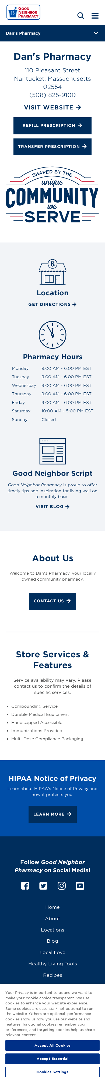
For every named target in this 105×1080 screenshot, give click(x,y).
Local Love (52, 952)
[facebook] (25, 884)
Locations (52, 929)
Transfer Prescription (49, 146)
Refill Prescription (49, 125)
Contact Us (49, 601)
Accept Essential (52, 1058)
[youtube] (80, 884)
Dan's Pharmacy (23, 32)
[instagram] (61, 884)
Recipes (52, 975)
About (52, 918)
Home (52, 907)
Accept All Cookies (52, 1045)
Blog (52, 940)
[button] (80, 15)
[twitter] (43, 884)
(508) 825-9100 (52, 94)
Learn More (49, 813)
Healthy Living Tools (52, 963)
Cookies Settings (52, 1072)
